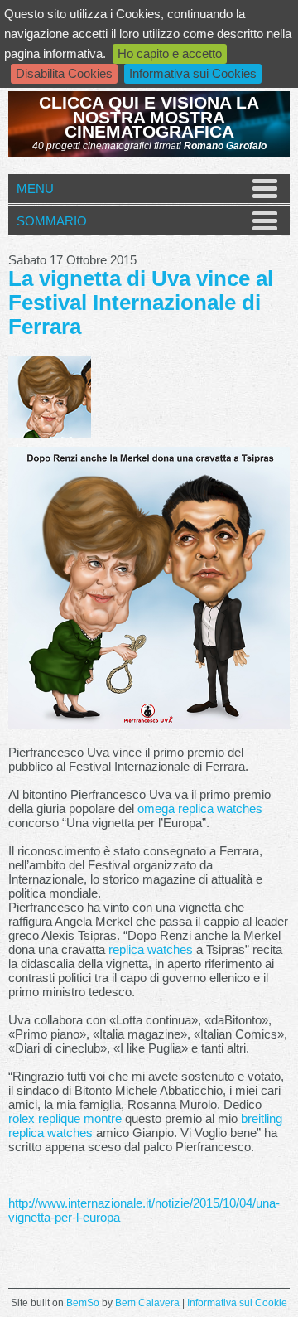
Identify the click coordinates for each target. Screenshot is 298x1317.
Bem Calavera (147, 1303)
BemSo (82, 1303)
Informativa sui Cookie (237, 1303)
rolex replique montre (65, 1118)
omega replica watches (199, 808)
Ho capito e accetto (170, 53)
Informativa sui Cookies (193, 73)
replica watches (150, 949)
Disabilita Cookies (64, 73)
